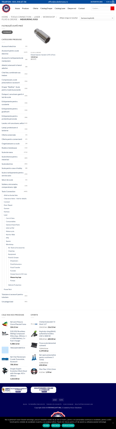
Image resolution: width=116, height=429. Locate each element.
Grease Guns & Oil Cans (18, 274)
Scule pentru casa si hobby (12, 168)
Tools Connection (21, 17)
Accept (46, 425)
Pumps (12, 280)
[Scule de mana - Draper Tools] (6, 8)
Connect (7, 202)
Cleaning (11, 251)
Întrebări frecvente (37, 404)
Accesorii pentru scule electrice (10, 52)
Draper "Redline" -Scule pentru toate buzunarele (11, 88)
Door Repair (8, 205)
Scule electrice (7, 164)
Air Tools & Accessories (16, 248)
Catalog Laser (60, 8)
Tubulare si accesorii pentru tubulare (12, 295)
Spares (8, 241)
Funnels (13, 271)
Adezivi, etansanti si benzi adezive (12, 66)
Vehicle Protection (14, 285)
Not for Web (10, 235)
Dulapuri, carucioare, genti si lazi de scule (13, 95)
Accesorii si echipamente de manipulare (12, 59)
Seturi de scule (7, 180)
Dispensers (14, 261)
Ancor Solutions (76, 408)
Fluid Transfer (15, 267)
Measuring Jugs (15, 277)
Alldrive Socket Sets (11, 195)
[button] (97, 2)
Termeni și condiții (54, 404)
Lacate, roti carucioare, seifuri (13, 123)
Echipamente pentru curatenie (10, 102)
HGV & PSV (10, 228)
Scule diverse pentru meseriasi (9, 158)
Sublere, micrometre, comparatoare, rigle (10, 185)
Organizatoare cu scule (10, 143)
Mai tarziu (55, 425)
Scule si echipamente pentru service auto (12, 174)
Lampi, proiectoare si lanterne (10, 128)
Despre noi (72, 8)
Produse (25, 8)
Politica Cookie (68, 425)
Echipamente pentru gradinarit (10, 110)
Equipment (12, 254)
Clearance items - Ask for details (15, 198)
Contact (81, 8)
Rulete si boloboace (9, 148)
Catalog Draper (46, 8)
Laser (37, 17)
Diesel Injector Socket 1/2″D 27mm (43, 55)
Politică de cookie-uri (84, 404)
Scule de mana (7, 152)
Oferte (35, 8)
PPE (7, 238)
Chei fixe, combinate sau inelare (11, 73)
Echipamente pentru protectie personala (10, 117)
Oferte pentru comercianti (12, 139)
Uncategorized (7, 301)
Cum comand (68, 404)
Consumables (11, 221)
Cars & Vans (10, 218)
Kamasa (6, 212)
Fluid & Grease (9, 19)
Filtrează (7, 32)
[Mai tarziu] (113, 423)
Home (5, 17)
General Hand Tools (13, 225)
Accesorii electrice (9, 46)
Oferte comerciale (9, 135)
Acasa (17, 8)
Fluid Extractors (16, 264)
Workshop (49, 17)
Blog (25, 404)
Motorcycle (10, 231)
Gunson (6, 208)
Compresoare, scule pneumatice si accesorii (11, 81)
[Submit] (112, 8)
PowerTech (8, 289)
